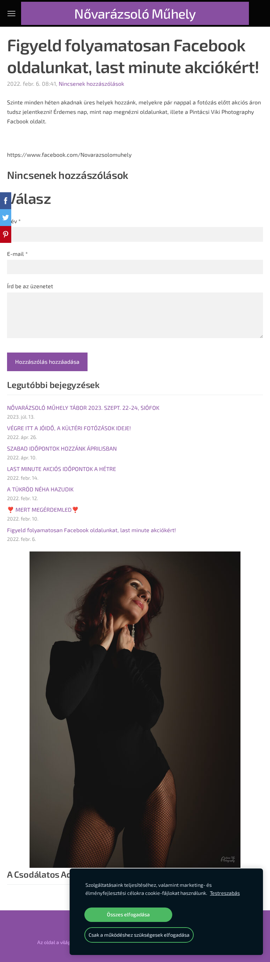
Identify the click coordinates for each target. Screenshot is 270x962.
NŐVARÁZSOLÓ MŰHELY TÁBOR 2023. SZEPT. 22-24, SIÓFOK (83, 407)
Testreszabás (225, 893)
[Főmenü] (11, 13)
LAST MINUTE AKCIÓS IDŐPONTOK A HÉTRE (61, 468)
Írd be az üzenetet (30, 286)
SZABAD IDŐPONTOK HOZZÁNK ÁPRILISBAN (62, 448)
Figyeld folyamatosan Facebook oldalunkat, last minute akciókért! (91, 530)
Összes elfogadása (128, 914)
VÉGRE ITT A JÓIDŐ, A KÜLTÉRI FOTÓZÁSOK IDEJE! (69, 428)
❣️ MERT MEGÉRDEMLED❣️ (43, 509)
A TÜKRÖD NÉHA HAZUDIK (40, 489)
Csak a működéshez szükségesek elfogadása (139, 935)
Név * (14, 221)
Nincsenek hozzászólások (91, 83)
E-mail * (17, 253)
